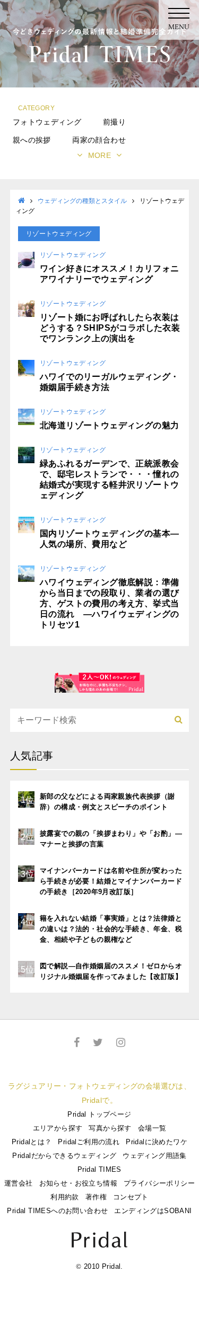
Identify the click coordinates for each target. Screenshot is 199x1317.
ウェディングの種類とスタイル (82, 201)
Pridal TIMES (99, 1169)
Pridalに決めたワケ (156, 1142)
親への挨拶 (32, 140)
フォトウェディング (47, 122)
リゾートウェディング (73, 255)
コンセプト (131, 1197)
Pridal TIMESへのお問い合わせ (57, 1211)
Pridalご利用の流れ (88, 1142)
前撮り (114, 122)
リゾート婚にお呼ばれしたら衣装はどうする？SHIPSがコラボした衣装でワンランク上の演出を (110, 328)
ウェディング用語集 (155, 1156)
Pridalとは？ (32, 1142)
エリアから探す (58, 1128)
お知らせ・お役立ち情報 (78, 1183)
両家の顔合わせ (99, 140)
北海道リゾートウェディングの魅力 (109, 425)
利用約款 (64, 1197)
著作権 (96, 1197)
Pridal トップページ (99, 1114)
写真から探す (110, 1128)
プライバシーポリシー (159, 1183)
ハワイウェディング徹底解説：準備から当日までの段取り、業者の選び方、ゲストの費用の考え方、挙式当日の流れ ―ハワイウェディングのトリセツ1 (109, 603)
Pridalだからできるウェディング (64, 1156)
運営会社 (18, 1183)
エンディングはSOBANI (153, 1211)
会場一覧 (152, 1128)
